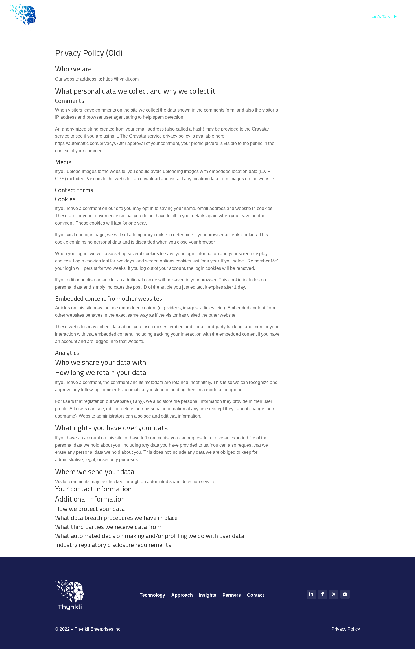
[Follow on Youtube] (345, 594)
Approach (208, 16)
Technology (109, 16)
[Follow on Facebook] (322, 594)
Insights (249, 16)
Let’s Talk (381, 16)
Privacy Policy (345, 629)
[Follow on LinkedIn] (311, 594)
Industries (159, 16)
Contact (255, 595)
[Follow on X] (333, 594)
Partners (289, 16)
